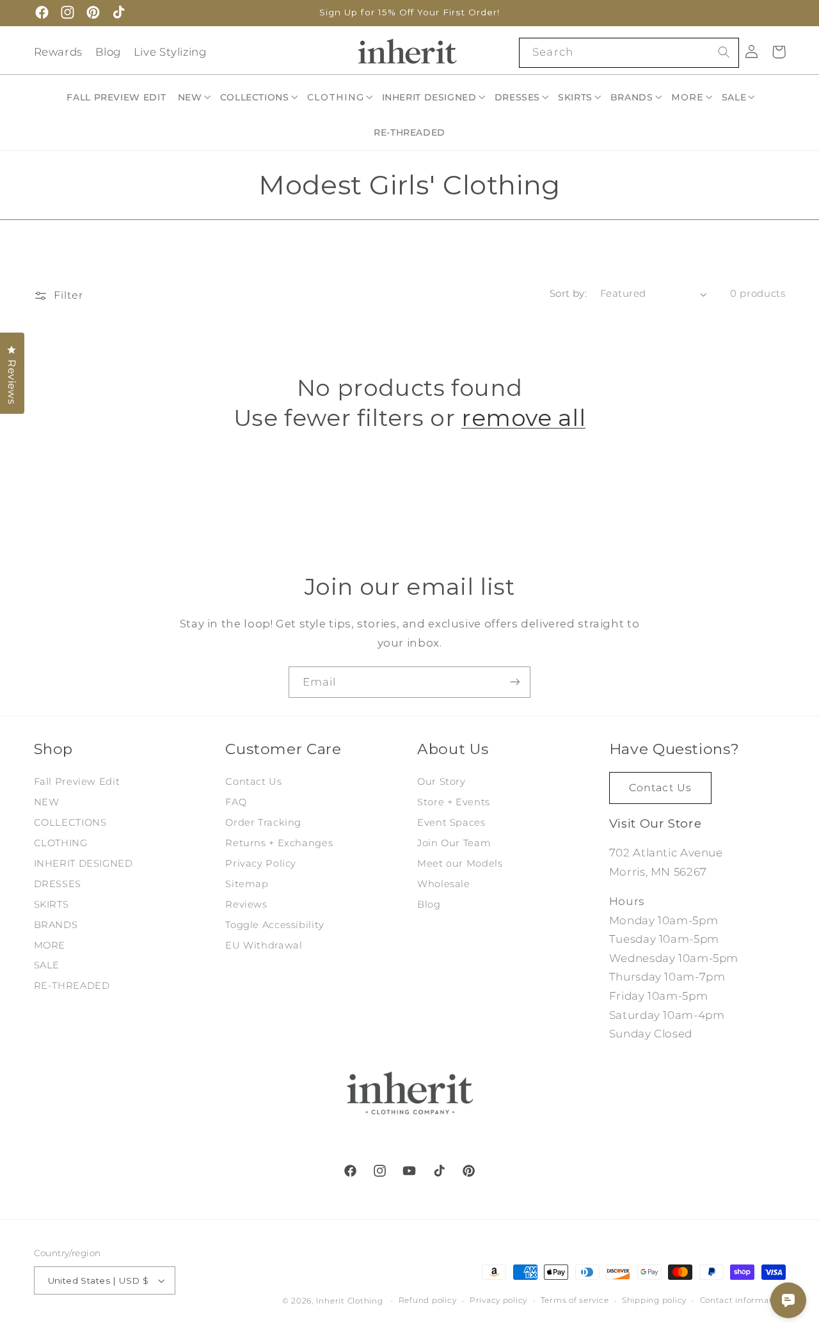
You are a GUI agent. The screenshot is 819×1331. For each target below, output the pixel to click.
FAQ (235, 802)
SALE (47, 965)
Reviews (246, 904)
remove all (523, 418)
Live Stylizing (170, 51)
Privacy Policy (260, 863)
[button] (195, 97)
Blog (108, 51)
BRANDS (56, 924)
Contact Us (253, 781)
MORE (50, 944)
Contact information (743, 1300)
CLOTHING (61, 843)
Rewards (58, 51)
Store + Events (453, 802)
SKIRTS (51, 904)
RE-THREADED (72, 985)
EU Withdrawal (263, 944)
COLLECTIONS (70, 822)
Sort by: (568, 293)
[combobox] (628, 53)
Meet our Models (459, 863)
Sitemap (246, 883)
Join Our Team (454, 843)
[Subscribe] (515, 682)
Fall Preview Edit (77, 781)
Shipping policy (654, 1300)
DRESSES (57, 883)
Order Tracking (263, 822)
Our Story (441, 781)
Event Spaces (451, 822)
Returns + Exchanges (279, 843)
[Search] (723, 52)
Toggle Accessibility (274, 924)
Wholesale (443, 883)
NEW (47, 802)
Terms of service (575, 1300)
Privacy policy (498, 1300)
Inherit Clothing (349, 1300)
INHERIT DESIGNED (83, 863)
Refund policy (428, 1300)
